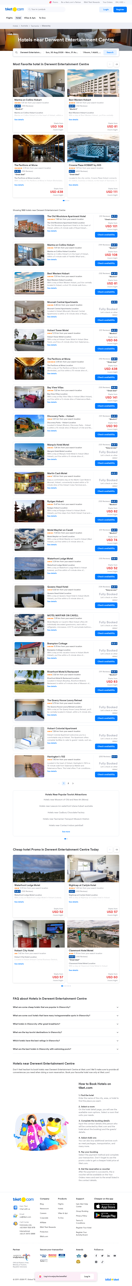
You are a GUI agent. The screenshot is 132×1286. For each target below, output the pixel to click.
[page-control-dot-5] (68, 985)
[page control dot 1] (65, 838)
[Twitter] (102, 1256)
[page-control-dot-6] (70, 985)
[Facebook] (96, 1256)
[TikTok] (102, 1262)
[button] (110, 64)
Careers (43, 1213)
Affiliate (43, 1222)
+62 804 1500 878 (27, 1227)
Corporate (44, 1218)
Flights (61, 1204)
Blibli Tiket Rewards (92, 2)
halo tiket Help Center (82, 1205)
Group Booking (82, 1211)
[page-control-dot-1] (64, 200)
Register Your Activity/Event (82, 1233)
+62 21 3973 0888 (27, 1234)
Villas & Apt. (63, 1213)
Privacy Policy (81, 1216)
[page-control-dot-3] (67, 200)
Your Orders (108, 2)
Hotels (60, 1209)
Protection (44, 1232)
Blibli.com (44, 1236)
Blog (42, 1204)
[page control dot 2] (67, 838)
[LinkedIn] (108, 1256)
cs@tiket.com (25, 1217)
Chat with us (25, 1209)
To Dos (61, 1218)
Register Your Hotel (83, 1228)
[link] (106, 9)
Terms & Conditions (80, 1221)
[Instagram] (96, 1262)
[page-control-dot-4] (68, 200)
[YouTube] (115, 1256)
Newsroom (44, 1209)
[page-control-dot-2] (65, 200)
